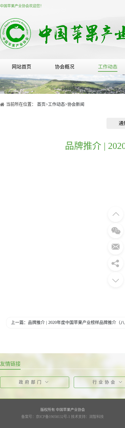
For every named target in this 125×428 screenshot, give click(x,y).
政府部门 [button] (31, 382)
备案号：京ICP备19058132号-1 (45, 417)
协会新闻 (75, 104)
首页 (41, 104)
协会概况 (64, 66)
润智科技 (96, 417)
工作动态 (107, 66)
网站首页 (21, 66)
